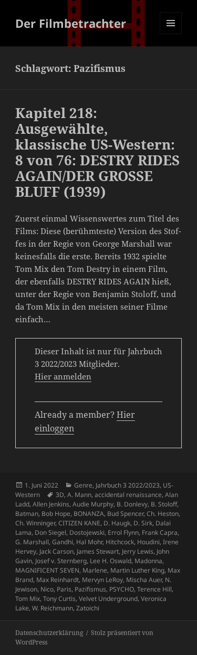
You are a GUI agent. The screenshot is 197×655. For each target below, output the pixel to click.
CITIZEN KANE (79, 523)
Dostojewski (87, 532)
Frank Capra (160, 532)
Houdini (148, 541)
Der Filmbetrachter (70, 23)
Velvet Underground (108, 598)
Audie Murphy (92, 504)
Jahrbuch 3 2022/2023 (128, 485)
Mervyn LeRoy (102, 579)
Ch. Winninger (35, 523)
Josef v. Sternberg (61, 560)
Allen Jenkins (51, 504)
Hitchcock (120, 541)
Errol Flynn (123, 532)
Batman (26, 513)
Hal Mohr (89, 541)
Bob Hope (56, 513)
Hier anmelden (63, 376)
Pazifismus (90, 589)
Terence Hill (154, 589)
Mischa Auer (144, 579)
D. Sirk (142, 523)
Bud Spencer (125, 513)
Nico (47, 589)
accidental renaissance (128, 494)
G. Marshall (32, 541)
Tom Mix (27, 598)
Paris (64, 589)
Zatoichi (87, 608)
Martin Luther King (137, 570)
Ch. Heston (163, 513)
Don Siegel (50, 532)
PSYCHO (121, 589)
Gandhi (62, 541)
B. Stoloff (164, 504)
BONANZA (89, 513)
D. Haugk (116, 523)
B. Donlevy (132, 504)
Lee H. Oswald (110, 560)
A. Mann (79, 494)
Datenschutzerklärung (49, 632)
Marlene (94, 570)
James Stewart (98, 551)
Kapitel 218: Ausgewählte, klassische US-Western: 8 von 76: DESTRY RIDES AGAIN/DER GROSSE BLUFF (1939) (97, 152)
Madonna (148, 560)
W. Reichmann (52, 608)
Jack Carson (56, 551)
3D (60, 494)
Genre (83, 485)
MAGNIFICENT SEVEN (47, 570)
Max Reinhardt (57, 579)
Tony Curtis (59, 598)
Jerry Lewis (137, 551)
